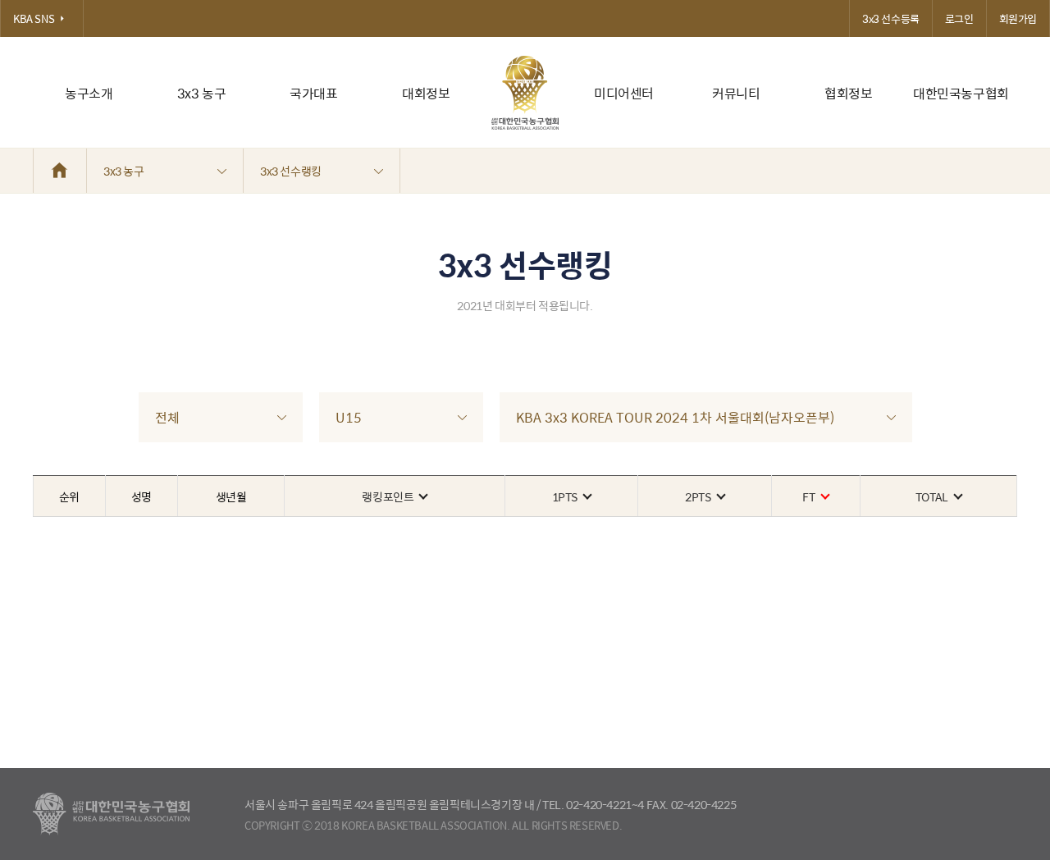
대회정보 (426, 93)
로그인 (959, 18)
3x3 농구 (201, 93)
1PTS (565, 496)
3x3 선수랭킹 (291, 171)
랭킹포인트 (387, 496)
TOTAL (931, 496)
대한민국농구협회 (961, 93)
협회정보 (848, 93)
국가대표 (313, 93)
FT (808, 496)
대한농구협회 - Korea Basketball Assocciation (111, 814)
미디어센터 (624, 93)
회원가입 (1018, 18)
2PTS (697, 496)
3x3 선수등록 (891, 18)
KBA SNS (33, 18)
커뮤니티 (736, 93)
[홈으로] (60, 171)
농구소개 (88, 93)
